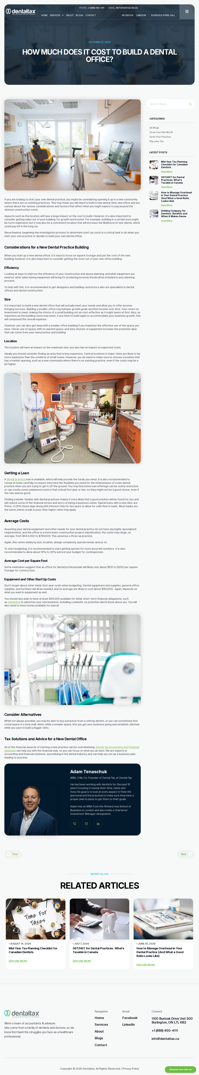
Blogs (79, 15)
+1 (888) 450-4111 (95, 8)
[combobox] (168, 104)
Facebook (127, 15)
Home (44, 15)
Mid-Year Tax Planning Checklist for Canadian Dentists (174, 164)
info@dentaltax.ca (127, 8)
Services (55, 15)
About (70, 15)
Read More (166, 171)
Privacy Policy (130, 1068)
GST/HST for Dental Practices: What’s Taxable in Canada (172, 180)
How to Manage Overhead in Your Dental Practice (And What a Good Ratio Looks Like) (176, 196)
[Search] (192, 104)
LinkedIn (141, 15)
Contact (91, 15)
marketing (14, 602)
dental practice (16, 479)
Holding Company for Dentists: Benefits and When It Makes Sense (174, 213)
